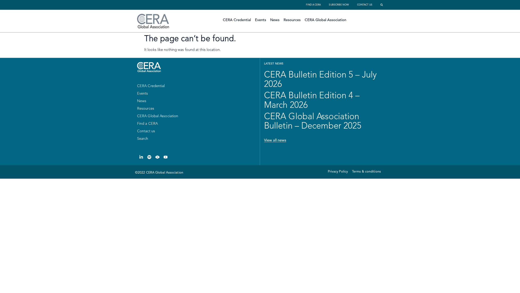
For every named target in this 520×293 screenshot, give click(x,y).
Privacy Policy (338, 171)
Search (142, 139)
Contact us (364, 5)
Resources (292, 20)
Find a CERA (313, 5)
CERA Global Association (325, 20)
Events (260, 20)
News (275, 20)
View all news (275, 140)
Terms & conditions (366, 171)
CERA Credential (237, 20)
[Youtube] (165, 157)
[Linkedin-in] (141, 157)
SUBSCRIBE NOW (339, 5)
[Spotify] (149, 157)
